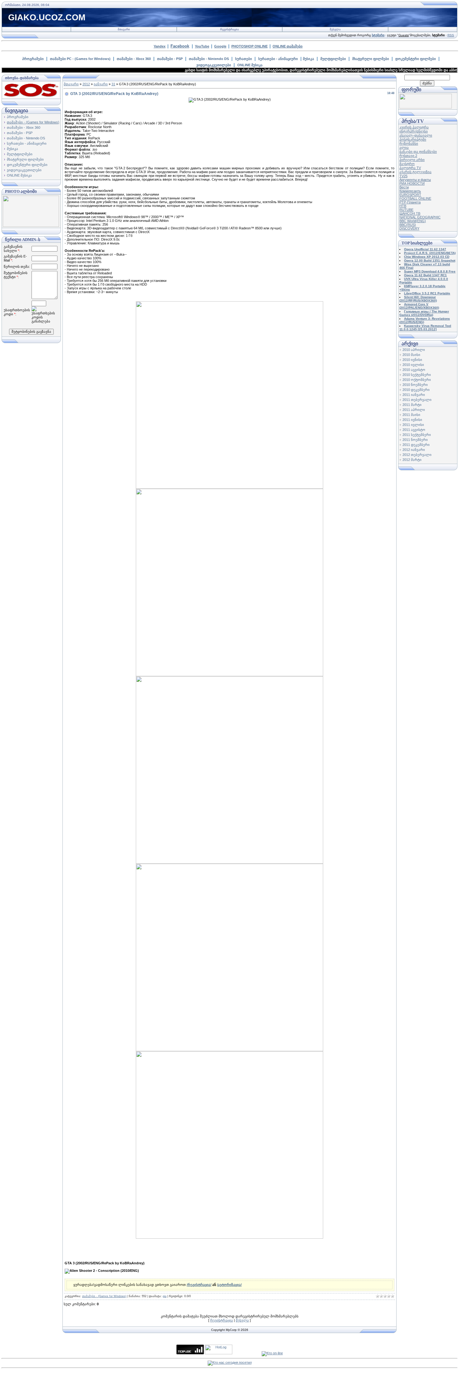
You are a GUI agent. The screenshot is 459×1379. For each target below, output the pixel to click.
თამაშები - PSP (170, 59)
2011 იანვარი (413, 395)
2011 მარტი (412, 405)
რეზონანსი (408, 143)
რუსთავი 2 (408, 155)
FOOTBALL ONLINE (415, 198)
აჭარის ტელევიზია (415, 172)
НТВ (402, 206)
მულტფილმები (333, 59)
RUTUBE (406, 210)
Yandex (159, 46)
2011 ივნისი (412, 420)
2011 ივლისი (413, 425)
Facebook (179, 46)
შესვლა (335, 29)
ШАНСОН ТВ (409, 213)
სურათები (243, 59)
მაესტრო (407, 164)
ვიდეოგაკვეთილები (213, 65)
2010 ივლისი (413, 365)
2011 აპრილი (413, 410)
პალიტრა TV (410, 168)
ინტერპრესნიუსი (413, 131)
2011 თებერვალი (417, 400)
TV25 (403, 176)
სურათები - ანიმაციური (278, 59)
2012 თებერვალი (417, 455)
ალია (404, 147)
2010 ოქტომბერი (416, 380)
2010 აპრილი (413, 350)
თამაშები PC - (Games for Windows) (80, 59)
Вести (404, 187)
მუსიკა (308, 59)
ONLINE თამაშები (288, 46)
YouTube (202, 46)
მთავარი (124, 29)
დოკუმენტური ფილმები (415, 59)
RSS (450, 35)
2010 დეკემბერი (416, 390)
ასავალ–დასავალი (415, 135)
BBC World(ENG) (412, 221)
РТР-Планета (410, 202)
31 (113, 84)
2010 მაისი (411, 355)
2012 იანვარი (413, 450)
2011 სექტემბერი (416, 435)
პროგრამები (33, 59)
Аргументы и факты (415, 180)
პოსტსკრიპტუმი (412, 139)
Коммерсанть (410, 191)
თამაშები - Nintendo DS (209, 59)
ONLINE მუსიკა (250, 65)
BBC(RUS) (407, 225)
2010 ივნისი (412, 360)
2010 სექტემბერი (416, 375)
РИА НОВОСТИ (412, 183)
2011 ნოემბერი (415, 440)
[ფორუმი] (425, 107)
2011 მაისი (411, 415)
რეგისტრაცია (229, 29)
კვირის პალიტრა (414, 127)
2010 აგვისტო (413, 370)
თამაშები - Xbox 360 (134, 59)
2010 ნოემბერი (415, 385)
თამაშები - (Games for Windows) (33, 122)
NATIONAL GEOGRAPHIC (420, 217)
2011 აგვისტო (413, 430)
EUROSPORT (410, 195)
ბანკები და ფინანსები (418, 151)
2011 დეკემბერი (416, 445)
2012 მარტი (412, 460)
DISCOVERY (409, 228)
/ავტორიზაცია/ (229, 1285)
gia (164, 1296)
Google (220, 46)
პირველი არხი (412, 160)
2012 (86, 84)
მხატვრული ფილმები (370, 59)
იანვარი (101, 84)
